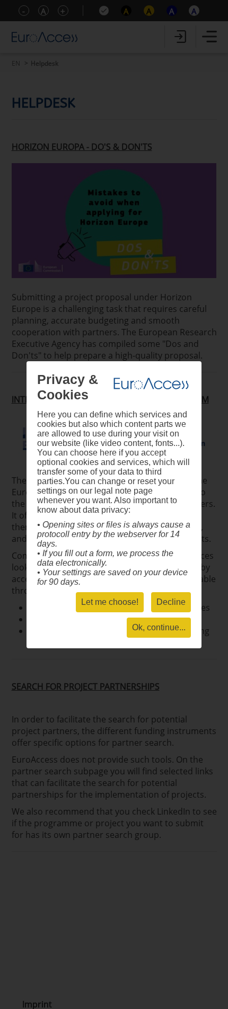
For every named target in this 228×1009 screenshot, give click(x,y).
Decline (171, 601)
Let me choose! (109, 601)
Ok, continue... (159, 627)
